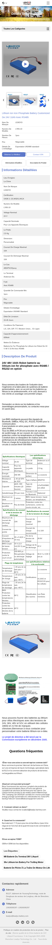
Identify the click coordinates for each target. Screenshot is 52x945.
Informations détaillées (13, 163)
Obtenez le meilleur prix (14, 154)
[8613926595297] (28, 923)
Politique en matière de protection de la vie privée (23, 930)
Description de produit (38, 163)
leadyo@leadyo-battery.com (17, 916)
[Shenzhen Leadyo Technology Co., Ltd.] (26, 3)
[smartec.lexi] (33, 923)
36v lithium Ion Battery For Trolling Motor (23, 862)
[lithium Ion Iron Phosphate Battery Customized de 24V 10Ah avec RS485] (25, 64)
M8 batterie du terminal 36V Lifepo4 (21, 857)
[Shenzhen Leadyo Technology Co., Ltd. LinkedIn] (22, 923)
